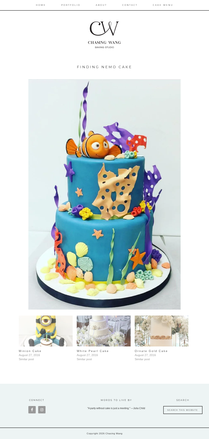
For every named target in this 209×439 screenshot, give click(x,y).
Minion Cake (30, 351)
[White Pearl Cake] (104, 331)
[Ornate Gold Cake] (162, 331)
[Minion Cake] (46, 331)
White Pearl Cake (93, 351)
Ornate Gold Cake (151, 351)
